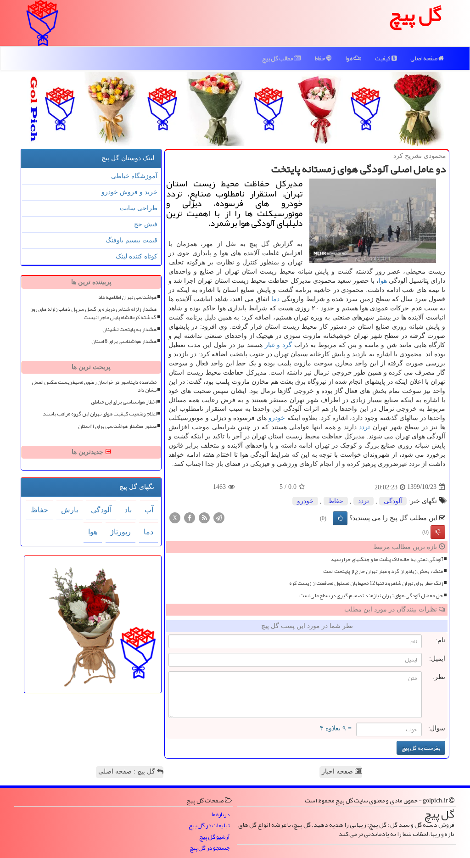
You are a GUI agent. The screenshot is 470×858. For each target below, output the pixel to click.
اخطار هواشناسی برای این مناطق (124, 402)
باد (128, 510)
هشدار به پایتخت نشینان (129, 329)
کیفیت (383, 58)
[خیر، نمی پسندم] (438, 532)
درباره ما (220, 814)
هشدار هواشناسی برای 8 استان (124, 341)
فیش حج (145, 224)
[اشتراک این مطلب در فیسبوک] (189, 517)
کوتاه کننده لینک (136, 256)
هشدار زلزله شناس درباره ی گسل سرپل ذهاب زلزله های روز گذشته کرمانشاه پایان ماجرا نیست (93, 313)
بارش (69, 510)
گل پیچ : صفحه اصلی (127, 771)
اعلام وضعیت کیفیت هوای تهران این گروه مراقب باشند (100, 414)
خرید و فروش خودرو (129, 192)
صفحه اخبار (338, 771)
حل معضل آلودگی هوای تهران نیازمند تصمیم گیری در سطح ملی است (371, 595)
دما (275, 299)
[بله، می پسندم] (340, 518)
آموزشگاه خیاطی (134, 176)
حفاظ (320, 58)
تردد (364, 427)
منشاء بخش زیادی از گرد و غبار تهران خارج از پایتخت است (383, 571)
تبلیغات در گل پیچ (209, 825)
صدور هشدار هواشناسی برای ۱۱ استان (117, 426)
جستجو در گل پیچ (209, 848)
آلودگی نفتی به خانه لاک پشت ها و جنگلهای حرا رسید (386, 559)
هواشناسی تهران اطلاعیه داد (127, 297)
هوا (349, 58)
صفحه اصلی (424, 58)
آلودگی (393, 501)
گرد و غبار (278, 345)
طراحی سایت (138, 208)
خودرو (277, 418)
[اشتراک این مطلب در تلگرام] (219, 517)
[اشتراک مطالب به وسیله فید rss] (204, 517)
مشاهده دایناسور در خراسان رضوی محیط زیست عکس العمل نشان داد (94, 386)
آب (149, 510)
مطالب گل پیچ (278, 58)
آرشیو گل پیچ (214, 837)
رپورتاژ (120, 532)
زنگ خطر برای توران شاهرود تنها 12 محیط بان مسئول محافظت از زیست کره (366, 583)
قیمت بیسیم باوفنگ (131, 240)
